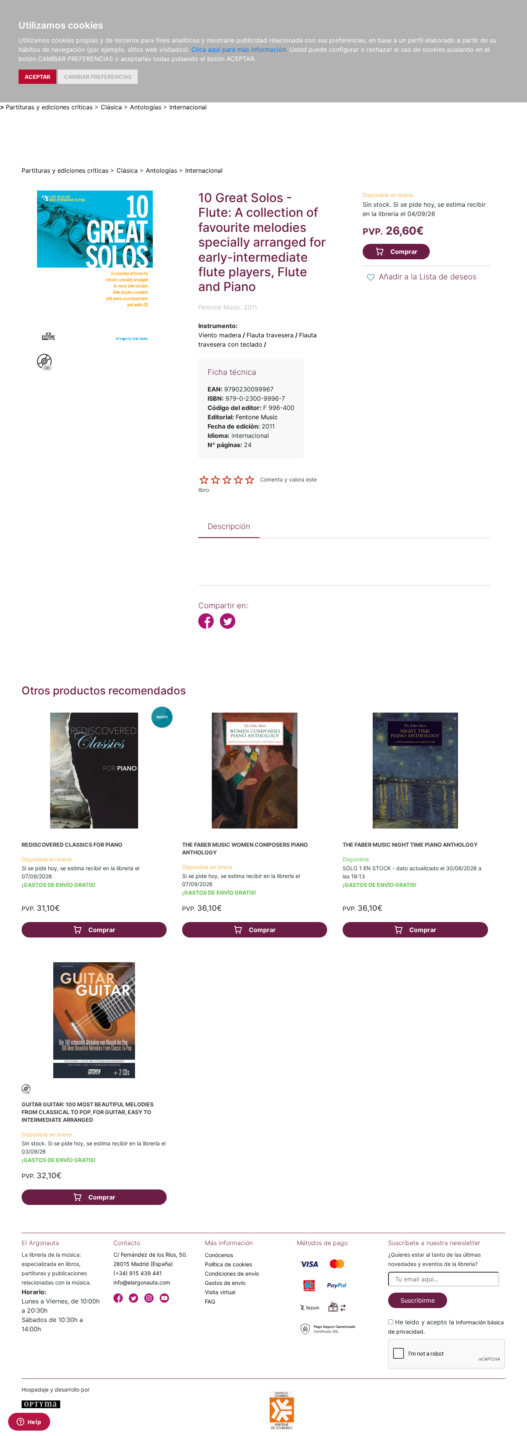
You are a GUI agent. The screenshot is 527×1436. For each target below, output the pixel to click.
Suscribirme (417, 1300)
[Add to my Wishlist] (371, 277)
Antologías (145, 107)
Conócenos (219, 1255)
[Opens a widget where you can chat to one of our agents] (29, 1422)
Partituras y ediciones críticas (49, 107)
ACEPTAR (37, 76)
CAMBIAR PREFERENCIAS (98, 76)
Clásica (111, 107)
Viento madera (219, 335)
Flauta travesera (270, 335)
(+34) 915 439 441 (137, 1273)
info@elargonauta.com (141, 1282)
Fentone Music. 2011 (227, 307)
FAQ (210, 1301)
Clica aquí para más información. (239, 49)
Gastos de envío (225, 1282)
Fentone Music (257, 417)
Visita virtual (220, 1292)
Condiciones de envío (232, 1273)
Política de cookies (228, 1264)
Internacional (188, 107)
